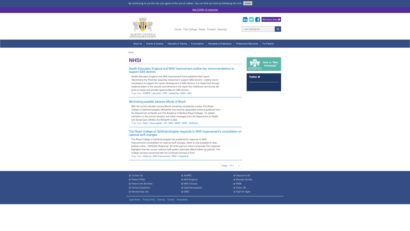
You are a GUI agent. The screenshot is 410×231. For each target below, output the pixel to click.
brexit (145, 122)
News (202, 29)
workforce (193, 122)
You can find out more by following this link (218, 3)
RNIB (238, 183)
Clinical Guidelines (141, 187)
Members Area (270, 19)
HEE (165, 93)
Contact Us (137, 175)
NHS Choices (190, 183)
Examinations (197, 43)
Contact (211, 29)
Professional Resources (247, 43)
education (156, 93)
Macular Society (244, 179)
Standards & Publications (220, 43)
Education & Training (177, 43)
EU (165, 122)
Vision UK (241, 187)
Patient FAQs (138, 179)
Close (248, 3)
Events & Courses (154, 43)
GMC (186, 191)
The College (190, 29)
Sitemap (222, 29)
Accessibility (182, 199)
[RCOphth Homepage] (142, 37)
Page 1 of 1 (227, 165)
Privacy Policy (149, 199)
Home (178, 29)
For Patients (268, 43)
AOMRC (147, 93)
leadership (174, 93)
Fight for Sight (243, 191)
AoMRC (188, 175)
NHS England (190, 179)
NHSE (177, 122)
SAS (189, 93)
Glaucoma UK (243, 175)
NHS (171, 122)
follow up (147, 156)
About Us (137, 43)
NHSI (182, 93)
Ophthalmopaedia (193, 187)
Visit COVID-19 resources (205, 9)
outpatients (184, 156)
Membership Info (140, 191)
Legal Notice (134, 199)
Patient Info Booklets (142, 183)
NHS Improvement (161, 156)
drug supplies (156, 122)
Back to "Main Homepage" (270, 64)
